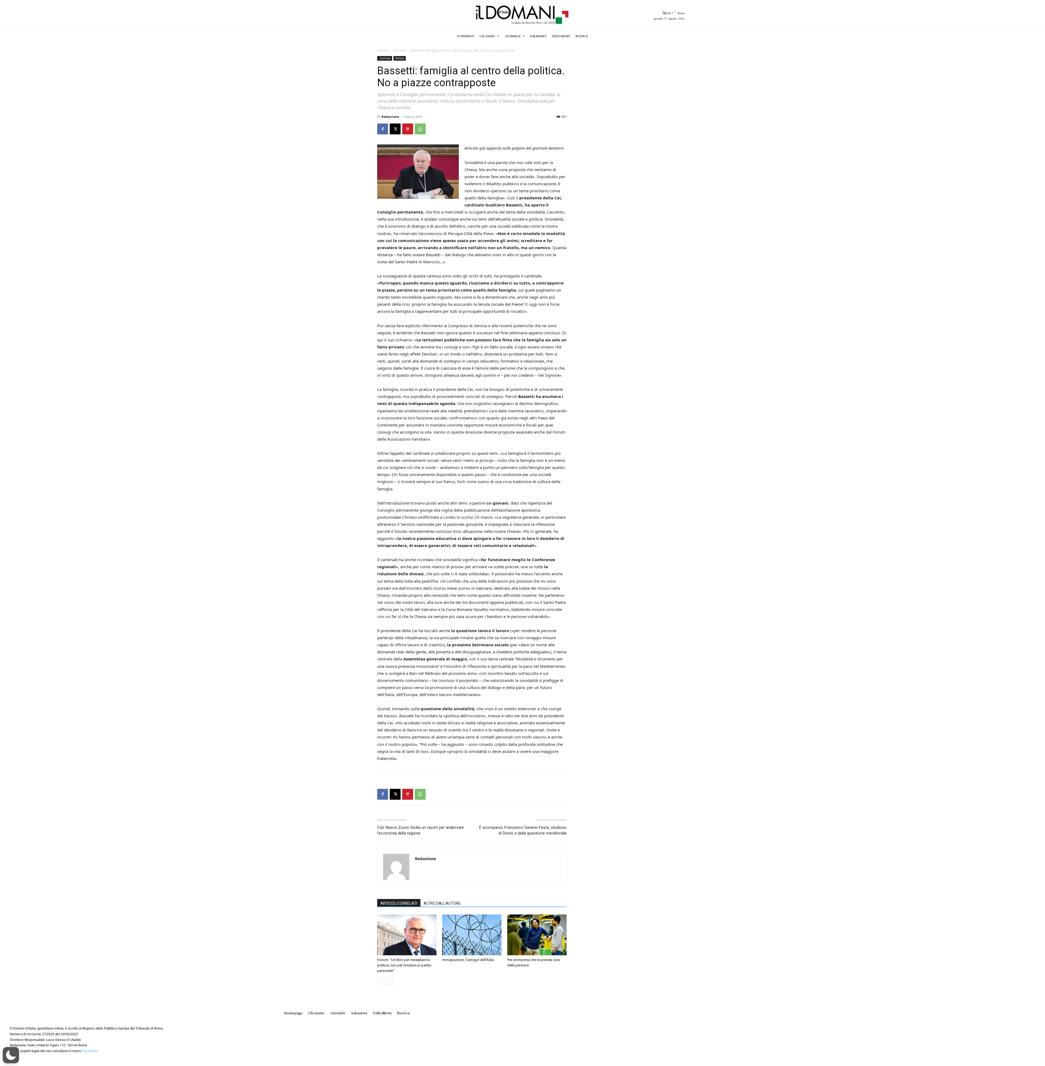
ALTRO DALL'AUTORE (442, 903)
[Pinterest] (407, 128)
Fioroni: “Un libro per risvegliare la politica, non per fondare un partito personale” (404, 965)
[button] (11, 1055)
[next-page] (389, 981)
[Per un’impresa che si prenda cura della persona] (537, 934)
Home (382, 50)
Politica (399, 58)
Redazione (390, 117)
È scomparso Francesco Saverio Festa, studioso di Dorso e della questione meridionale (523, 830)
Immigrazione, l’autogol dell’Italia (468, 960)
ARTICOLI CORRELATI (398, 903)
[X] (395, 128)
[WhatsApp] (420, 128)
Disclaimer (90, 1051)
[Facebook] (382, 128)
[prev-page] (380, 981)
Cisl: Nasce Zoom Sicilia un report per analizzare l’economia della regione (420, 830)
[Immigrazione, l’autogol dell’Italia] (472, 934)
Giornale (399, 50)
